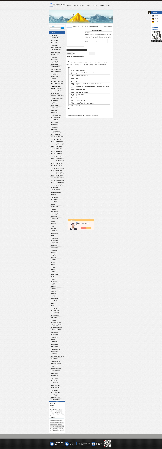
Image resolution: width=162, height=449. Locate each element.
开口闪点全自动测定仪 (56, 54)
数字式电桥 (54, 288)
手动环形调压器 (55, 211)
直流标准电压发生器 (55, 233)
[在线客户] (149, 12)
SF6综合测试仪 (55, 383)
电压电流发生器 (55, 245)
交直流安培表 (54, 230)
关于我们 (76, 5)
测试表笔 (53, 296)
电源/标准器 (54, 291)
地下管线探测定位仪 (55, 61)
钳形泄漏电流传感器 (55, 129)
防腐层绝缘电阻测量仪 (56, 66)
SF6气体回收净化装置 (56, 397)
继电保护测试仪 (55, 382)
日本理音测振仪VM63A (56, 349)
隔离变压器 (54, 204)
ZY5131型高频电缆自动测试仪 (57, 81)
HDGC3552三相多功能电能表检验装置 (58, 184)
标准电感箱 (54, 286)
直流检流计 (54, 257)
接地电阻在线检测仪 (55, 103)
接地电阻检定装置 (55, 272)
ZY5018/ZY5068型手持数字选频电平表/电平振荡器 (58, 97)
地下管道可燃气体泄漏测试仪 (57, 69)
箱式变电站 (54, 377)
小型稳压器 (54, 202)
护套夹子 (53, 303)
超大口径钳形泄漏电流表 (56, 115)
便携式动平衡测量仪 (55, 45)
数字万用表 (54, 243)
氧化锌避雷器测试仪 (55, 124)
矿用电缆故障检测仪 (55, 44)
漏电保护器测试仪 (55, 120)
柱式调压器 (54, 209)
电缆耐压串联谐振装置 (56, 361)
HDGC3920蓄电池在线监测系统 (57, 141)
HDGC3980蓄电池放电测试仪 (57, 148)
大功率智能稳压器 (55, 199)
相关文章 (53, 417)
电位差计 (53, 266)
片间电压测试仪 (55, 196)
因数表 (53, 225)
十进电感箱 (54, 283)
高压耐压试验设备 (55, 365)
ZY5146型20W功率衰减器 (56, 86)
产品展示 (82, 5)
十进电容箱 (54, 295)
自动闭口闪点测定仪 (55, 390)
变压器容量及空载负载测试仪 (57, 324)
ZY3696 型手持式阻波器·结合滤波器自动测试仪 (58, 95)
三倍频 (53, 339)
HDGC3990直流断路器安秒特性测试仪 (58, 160)
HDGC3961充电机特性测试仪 (57, 161)
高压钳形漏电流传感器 (56, 131)
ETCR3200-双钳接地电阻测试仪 (57, 98)
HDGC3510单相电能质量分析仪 (57, 175)
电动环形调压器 (55, 213)
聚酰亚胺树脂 (54, 353)
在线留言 (102, 5)
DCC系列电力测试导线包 (56, 322)
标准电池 (53, 279)
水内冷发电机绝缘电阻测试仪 (57, 327)
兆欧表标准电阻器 (55, 274)
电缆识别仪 (54, 336)
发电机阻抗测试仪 (55, 346)
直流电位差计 (54, 252)
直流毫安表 (54, 228)
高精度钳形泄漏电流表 (56, 114)
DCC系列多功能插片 (55, 315)
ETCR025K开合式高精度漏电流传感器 (75, 115)
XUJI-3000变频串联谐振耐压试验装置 (58, 356)
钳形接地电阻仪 (55, 102)
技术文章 (95, 5)
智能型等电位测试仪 (55, 107)
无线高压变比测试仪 (55, 127)
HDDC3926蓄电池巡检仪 (56, 139)
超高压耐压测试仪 (55, 50)
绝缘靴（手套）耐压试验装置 (57, 329)
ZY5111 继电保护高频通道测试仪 (57, 83)
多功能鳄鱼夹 (54, 308)
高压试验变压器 (55, 325)
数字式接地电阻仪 (55, 105)
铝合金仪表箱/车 (55, 298)
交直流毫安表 (54, 216)
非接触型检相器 (55, 100)
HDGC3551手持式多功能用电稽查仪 (58, 180)
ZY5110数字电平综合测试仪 (57, 90)
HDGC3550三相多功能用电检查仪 (58, 185)
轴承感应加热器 (55, 37)
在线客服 (156, 15)
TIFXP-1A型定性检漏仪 (56, 387)
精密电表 (53, 226)
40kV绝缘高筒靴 (55, 354)
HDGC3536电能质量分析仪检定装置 (58, 169)
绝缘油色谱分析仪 (55, 375)
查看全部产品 (57, 401)
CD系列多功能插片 (55, 313)
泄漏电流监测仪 (55, 119)
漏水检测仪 (54, 78)
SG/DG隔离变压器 (55, 197)
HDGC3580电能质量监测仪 (57, 170)
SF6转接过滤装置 (55, 380)
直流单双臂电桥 (55, 247)
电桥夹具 (53, 276)
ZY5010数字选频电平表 (56, 93)
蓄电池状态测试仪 (55, 378)
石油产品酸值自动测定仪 (56, 47)
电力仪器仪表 (54, 35)
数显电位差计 (54, 254)
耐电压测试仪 (54, 57)
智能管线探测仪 (55, 344)
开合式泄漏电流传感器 (56, 134)
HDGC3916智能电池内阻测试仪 (57, 151)
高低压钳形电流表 (55, 122)
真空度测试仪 (54, 341)
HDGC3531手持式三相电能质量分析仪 (58, 174)
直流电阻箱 (54, 255)
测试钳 (53, 307)
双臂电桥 (53, 262)
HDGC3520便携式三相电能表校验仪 (58, 179)
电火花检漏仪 (54, 73)
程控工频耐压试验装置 (56, 52)
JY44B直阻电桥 (55, 187)
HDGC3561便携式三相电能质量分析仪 (58, 172)
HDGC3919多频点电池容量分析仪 (58, 136)
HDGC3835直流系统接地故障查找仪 (58, 158)
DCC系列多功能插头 (55, 312)
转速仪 (53, 221)
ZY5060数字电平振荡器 (56, 91)
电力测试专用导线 (55, 300)
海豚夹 (53, 305)
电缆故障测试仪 (55, 59)
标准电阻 (53, 269)
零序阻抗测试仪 (55, 337)
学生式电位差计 (55, 250)
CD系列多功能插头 (55, 310)
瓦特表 (53, 235)
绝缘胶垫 (53, 366)
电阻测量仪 (54, 267)
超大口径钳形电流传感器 (56, 132)
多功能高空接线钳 (55, 373)
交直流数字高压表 (55, 334)
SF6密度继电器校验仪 (56, 385)
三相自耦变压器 (55, 206)
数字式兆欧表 (54, 231)
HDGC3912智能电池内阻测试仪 (57, 153)
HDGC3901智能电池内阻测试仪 (57, 156)
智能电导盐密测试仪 (55, 351)
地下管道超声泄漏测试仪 (56, 71)
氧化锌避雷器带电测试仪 (56, 368)
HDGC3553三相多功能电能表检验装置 (58, 182)
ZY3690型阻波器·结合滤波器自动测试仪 (58, 88)
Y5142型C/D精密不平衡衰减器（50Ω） (57, 85)
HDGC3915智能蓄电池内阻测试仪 (58, 155)
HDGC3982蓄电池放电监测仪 (57, 146)
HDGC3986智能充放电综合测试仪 (58, 144)
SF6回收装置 (54, 395)
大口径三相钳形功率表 (56, 117)
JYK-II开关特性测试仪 (56, 189)
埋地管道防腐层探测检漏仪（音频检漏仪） (58, 68)
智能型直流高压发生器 (56, 370)
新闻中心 (89, 5)
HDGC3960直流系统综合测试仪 (57, 163)
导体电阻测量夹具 (55, 240)
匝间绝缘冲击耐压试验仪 (56, 49)
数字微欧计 (54, 293)
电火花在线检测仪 (55, 74)
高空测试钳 (54, 320)
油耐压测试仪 (54, 194)
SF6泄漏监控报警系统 (56, 392)
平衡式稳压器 (54, 201)
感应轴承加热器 (55, 332)
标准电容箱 (54, 284)
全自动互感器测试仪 (55, 358)
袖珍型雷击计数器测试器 (56, 363)
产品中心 (82, 26)
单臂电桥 (53, 264)
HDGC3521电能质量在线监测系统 (58, 177)
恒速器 (53, 271)
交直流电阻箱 (54, 281)
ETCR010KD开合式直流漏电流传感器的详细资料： (77, 49)
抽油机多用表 (54, 110)
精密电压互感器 (55, 218)
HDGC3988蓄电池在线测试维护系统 (58, 143)
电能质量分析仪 (55, 112)
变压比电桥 (54, 259)
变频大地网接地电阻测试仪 (56, 192)
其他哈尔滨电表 (55, 214)
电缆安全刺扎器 (55, 342)
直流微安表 (54, 223)
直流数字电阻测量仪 (55, 242)
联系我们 (108, 5)
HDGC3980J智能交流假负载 (57, 165)
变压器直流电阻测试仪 (56, 399)
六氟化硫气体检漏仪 (55, 394)
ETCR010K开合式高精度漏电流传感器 (92, 115)
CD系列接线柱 (54, 317)
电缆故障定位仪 (55, 76)
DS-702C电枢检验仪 (55, 40)
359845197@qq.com (56, 412)
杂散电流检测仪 (55, 64)
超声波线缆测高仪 (55, 238)
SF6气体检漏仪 (55, 42)
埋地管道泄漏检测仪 (55, 62)
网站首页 (69, 5)
